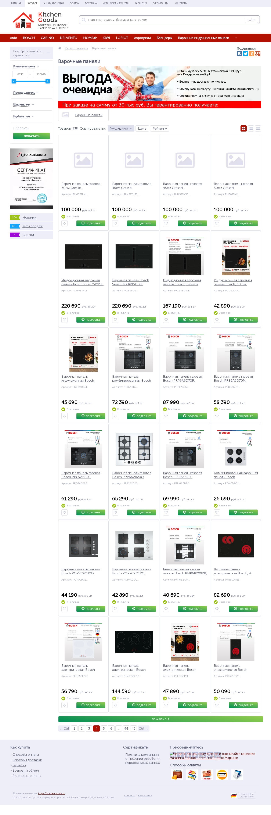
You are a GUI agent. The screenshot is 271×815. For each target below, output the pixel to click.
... (236, 37)
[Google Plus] (257, 53)
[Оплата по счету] (237, 774)
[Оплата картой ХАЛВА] (207, 774)
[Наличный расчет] (177, 774)
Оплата (74, 3)
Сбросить (21, 128)
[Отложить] (64, 223)
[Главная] (59, 48)
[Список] (251, 128)
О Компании (161, 3)
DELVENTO (68, 38)
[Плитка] (244, 128)
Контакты (181, 3)
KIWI (106, 38)
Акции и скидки (53, 3)
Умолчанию (119, 128)
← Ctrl (64, 728)
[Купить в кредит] (222, 774)
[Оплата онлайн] (192, 774)
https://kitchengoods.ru (51, 793)
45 (134, 728)
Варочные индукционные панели (203, 38)
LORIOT (122, 38)
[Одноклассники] (251, 53)
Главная (16, 3)
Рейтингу (160, 128)
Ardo (13, 38)
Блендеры (164, 38)
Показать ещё (160, 719)
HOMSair (90, 38)
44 (126, 728)
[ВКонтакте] (239, 53)
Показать (32, 136)
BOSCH (29, 38)
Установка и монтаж (116, 3)
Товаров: (65, 128)
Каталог (32, 3)
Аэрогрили (142, 38)
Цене (142, 128)
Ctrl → (143, 728)
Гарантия (141, 3)
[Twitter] (245, 53)
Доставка (91, 3)
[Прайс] (258, 128)
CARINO (47, 38)
